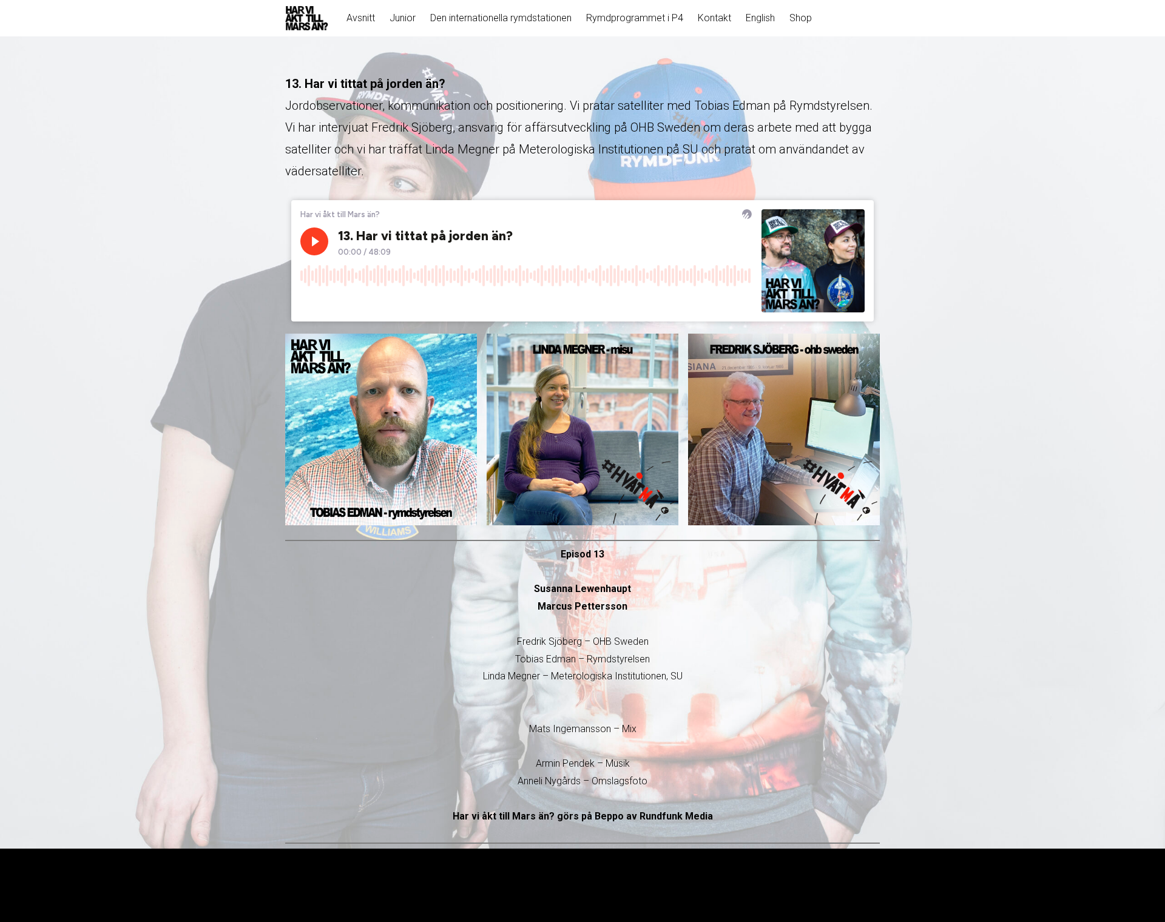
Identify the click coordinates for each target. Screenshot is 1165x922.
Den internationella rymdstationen (501, 18)
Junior (403, 18)
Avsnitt (360, 18)
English (760, 18)
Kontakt (714, 18)
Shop (800, 18)
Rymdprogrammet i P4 (634, 18)
